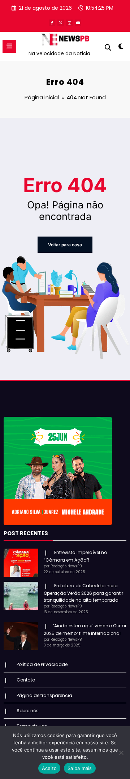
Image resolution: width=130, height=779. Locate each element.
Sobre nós (28, 710)
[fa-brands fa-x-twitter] (60, 23)
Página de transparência (44, 695)
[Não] (121, 752)
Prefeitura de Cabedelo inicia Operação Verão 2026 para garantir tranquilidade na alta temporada (83, 593)
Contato (26, 680)
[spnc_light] (121, 48)
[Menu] (9, 46)
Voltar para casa (65, 244)
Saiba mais (80, 768)
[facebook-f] (52, 23)
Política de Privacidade (42, 664)
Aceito (49, 768)
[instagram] (69, 23)
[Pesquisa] (108, 47)
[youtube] (78, 23)
